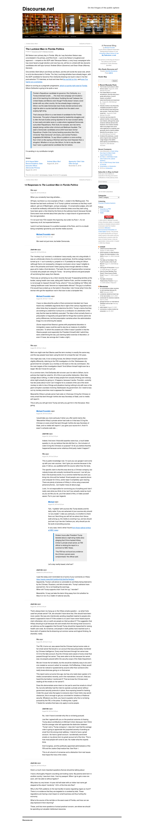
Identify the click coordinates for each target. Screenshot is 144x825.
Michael (51, 502)
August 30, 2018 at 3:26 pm (50, 456)
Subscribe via (104, 209)
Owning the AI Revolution (107, 267)
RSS (109, 209)
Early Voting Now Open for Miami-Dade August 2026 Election (109, 153)
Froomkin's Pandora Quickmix (106, 203)
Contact (54, 36)
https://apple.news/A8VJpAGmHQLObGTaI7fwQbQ (55, 579)
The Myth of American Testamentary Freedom (106, 280)
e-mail (114, 55)
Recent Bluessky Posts (108, 85)
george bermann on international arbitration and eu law (109, 302)
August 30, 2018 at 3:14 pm (44, 642)
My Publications (64, 36)
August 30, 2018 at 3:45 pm (38, 765)
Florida (50, 175)
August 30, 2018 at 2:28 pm (44, 413)
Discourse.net (38, 8)
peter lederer (103, 307)
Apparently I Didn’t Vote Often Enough (76, 162)
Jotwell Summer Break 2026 (108, 248)
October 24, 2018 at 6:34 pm (44, 572)
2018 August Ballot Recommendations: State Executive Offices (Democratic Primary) (34, 164)
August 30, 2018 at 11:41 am (44, 237)
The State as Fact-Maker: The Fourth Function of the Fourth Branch (108, 262)
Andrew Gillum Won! (31, 43)
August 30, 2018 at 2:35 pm (50, 436)
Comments (104, 211)
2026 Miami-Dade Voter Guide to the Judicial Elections (108, 158)
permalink (64, 175)
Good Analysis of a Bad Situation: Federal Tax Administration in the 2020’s (109, 254)
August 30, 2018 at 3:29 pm (50, 711)
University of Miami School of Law (109, 53)
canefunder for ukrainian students (109, 298)
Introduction (34, 36)
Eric (101, 162)
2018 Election (44, 175)
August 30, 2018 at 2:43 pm (38, 606)
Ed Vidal (102, 157)
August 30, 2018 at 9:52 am (38, 252)
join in (111, 73)
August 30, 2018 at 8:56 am (38, 193)
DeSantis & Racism (85, 43)
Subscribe (103, 187)
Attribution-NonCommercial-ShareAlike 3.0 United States (107, 229)
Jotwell (102, 247)
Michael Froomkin (48, 51)
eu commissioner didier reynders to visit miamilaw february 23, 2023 (109, 290)
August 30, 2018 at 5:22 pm (56, 504)
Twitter (102, 213)
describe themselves (111, 71)
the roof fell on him (70, 79)
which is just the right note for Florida (73, 85)
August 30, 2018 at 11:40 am (44, 299)
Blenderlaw (104, 286)
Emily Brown (103, 166)
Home (26, 36)
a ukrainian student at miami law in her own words (109, 295)
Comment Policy (45, 36)
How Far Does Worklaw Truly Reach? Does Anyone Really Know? (108, 273)
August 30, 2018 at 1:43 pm (38, 348)
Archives (73, 36)
